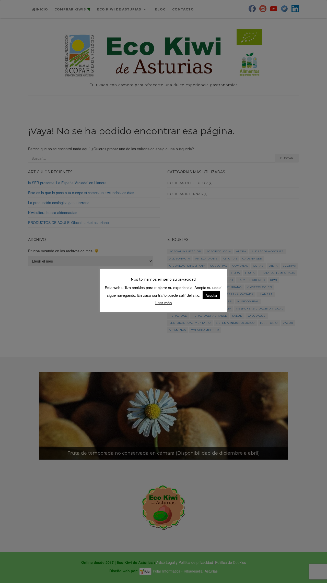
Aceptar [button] (211, 295)
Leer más (163, 302)
